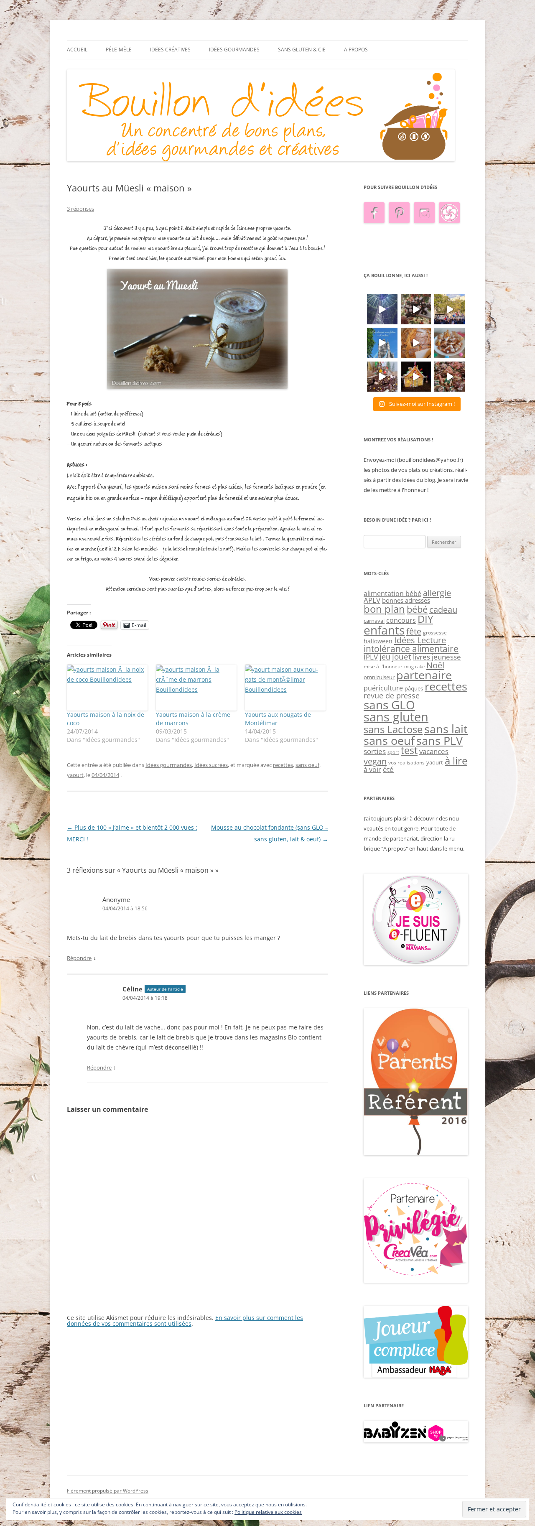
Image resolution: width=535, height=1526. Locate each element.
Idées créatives (170, 49)
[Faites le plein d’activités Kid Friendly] (416, 1153)
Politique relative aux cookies (268, 1512)
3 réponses (80, 208)
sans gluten (396, 716)
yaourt (75, 775)
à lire (456, 760)
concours (401, 620)
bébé (417, 609)
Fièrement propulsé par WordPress (107, 1490)
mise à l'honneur (383, 666)
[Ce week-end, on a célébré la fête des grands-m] (449, 343)
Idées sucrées (211, 765)
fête (413, 631)
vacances (433, 751)
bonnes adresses (406, 600)
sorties (375, 751)
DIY (425, 619)
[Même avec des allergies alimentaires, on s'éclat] (382, 377)
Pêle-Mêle (119, 49)
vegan (375, 761)
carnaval (374, 620)
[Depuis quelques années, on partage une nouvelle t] (416, 377)
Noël (435, 665)
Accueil (77, 49)
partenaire (424, 675)
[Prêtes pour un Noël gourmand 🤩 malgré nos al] (416, 309)
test (409, 750)
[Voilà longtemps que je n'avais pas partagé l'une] (416, 343)
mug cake (414, 667)
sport (393, 752)
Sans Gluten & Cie (302, 49)
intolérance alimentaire (411, 649)
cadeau (443, 609)
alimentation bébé (392, 593)
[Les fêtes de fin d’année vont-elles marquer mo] (449, 377)
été (388, 769)
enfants (384, 630)
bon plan (384, 609)
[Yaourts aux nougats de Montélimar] (285, 688)
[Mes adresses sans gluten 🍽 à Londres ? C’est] (382, 343)
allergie (437, 593)
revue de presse (392, 695)
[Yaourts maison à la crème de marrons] (196, 688)
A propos (356, 49)
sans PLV (439, 740)
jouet (401, 656)
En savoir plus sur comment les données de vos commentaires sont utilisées (185, 1320)
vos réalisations (406, 762)
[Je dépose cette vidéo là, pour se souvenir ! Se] (449, 309)
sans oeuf (307, 765)
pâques (414, 688)
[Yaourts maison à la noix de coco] (107, 688)
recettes (283, 765)
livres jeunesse (437, 657)
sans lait (446, 728)
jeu (385, 657)
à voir (372, 769)
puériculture (383, 688)
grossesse (435, 632)
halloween (378, 641)
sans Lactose (393, 729)
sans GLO (389, 705)
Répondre (79, 958)
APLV (372, 600)
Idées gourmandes (234, 49)
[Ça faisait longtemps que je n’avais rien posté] (382, 309)
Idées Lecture (420, 640)
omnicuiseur (379, 677)
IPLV (371, 657)
